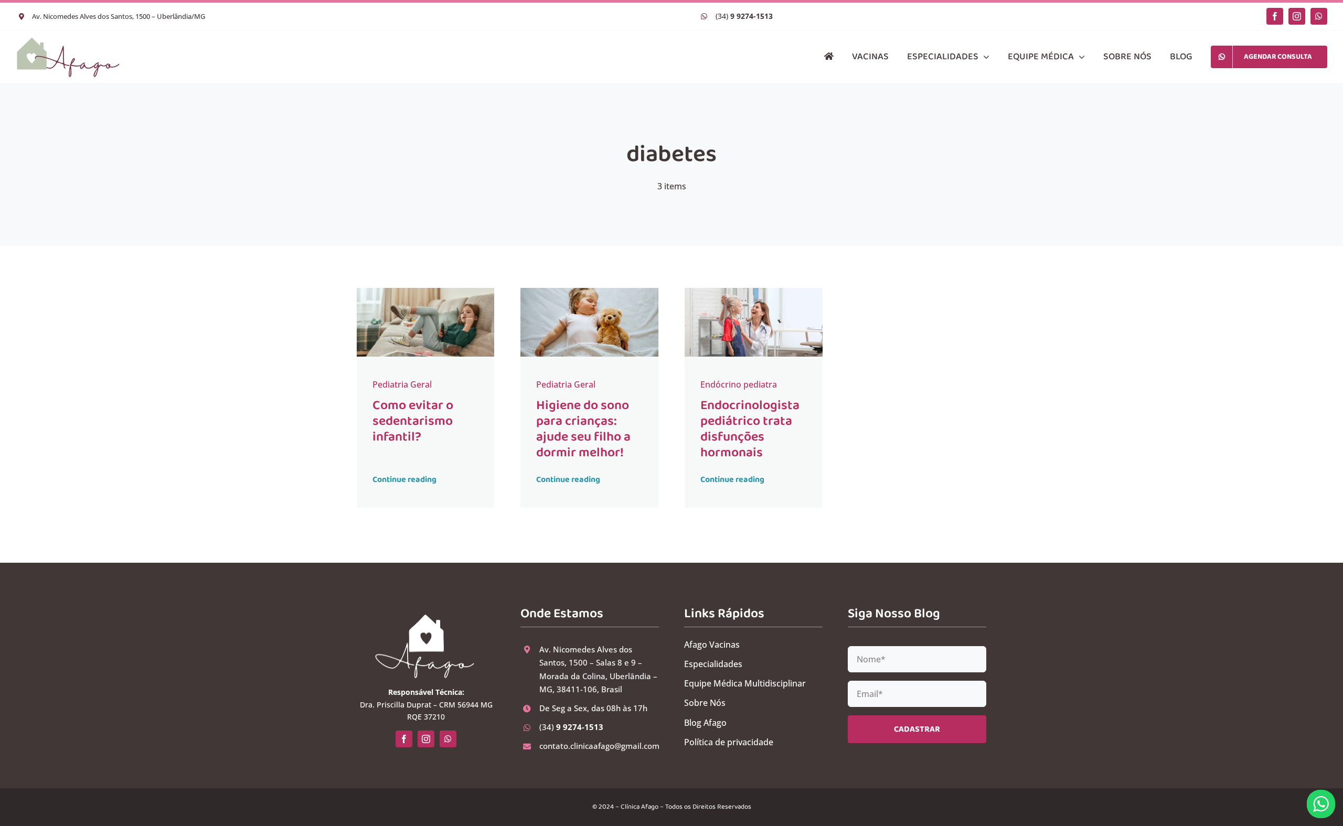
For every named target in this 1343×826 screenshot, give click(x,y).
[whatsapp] (1318, 16)
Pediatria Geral (402, 384)
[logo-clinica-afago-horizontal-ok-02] (68, 40)
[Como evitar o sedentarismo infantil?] (426, 292)
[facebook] (1274, 16)
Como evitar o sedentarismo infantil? (412, 421)
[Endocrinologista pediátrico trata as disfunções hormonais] (754, 292)
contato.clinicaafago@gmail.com (599, 746)
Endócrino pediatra (738, 384)
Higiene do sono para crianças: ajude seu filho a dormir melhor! (583, 429)
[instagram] (1296, 16)
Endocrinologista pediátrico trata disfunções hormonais (750, 429)
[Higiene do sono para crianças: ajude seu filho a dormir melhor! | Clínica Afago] (589, 292)
